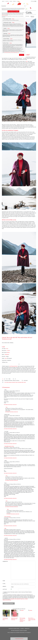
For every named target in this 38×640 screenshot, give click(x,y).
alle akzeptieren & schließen (13, 11)
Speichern (21, 54)
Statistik (4, 28)
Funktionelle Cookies (7, 22)
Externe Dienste (6, 38)
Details (13, 18)
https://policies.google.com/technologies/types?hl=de (11, 52)
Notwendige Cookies (7, 18)
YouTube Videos (6, 42)
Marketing (5, 33)
